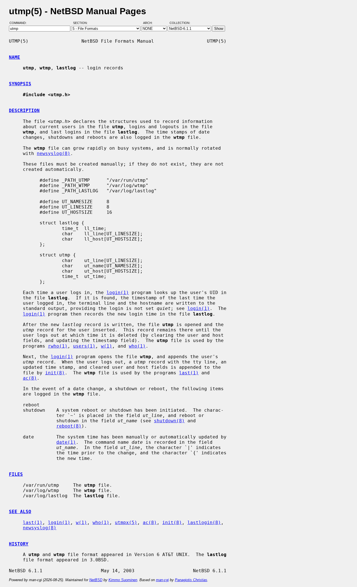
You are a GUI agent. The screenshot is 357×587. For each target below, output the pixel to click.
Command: (19, 23)
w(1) (106, 346)
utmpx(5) (126, 522)
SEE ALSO (20, 511)
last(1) (189, 372)
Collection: (180, 23)
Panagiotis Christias (191, 580)
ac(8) (30, 378)
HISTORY (18, 544)
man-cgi (162, 580)
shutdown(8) (169, 420)
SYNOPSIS (20, 83)
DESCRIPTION (24, 110)
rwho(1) (57, 346)
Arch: (150, 23)
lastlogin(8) (204, 522)
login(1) (118, 292)
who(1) (137, 346)
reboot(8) (68, 426)
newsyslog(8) (53, 153)
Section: (81, 23)
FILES (16, 474)
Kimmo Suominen (122, 580)
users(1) (84, 346)
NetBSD (95, 580)
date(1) (66, 442)
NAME (14, 57)
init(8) (55, 372)
